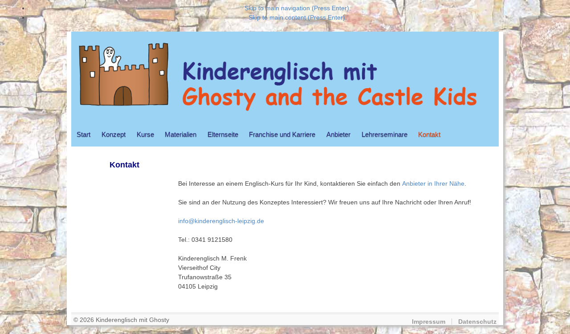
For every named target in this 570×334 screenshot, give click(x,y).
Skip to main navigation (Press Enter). (297, 8)
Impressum (428, 321)
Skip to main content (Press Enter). (297, 17)
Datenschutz (477, 321)
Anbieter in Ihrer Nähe (433, 183)
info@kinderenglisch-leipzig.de (221, 220)
